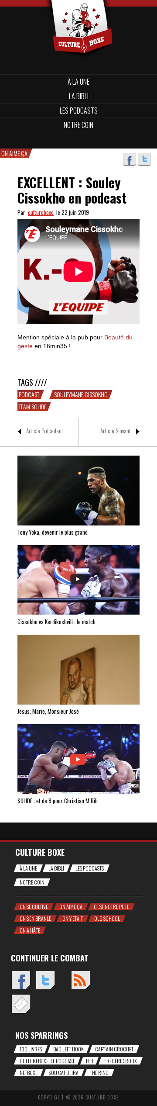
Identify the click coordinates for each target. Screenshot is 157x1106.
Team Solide (32, 406)
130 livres (31, 1049)
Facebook (129, 159)
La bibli (79, 96)
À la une (78, 81)
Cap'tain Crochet (114, 1049)
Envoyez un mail (21, 1004)
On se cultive (34, 906)
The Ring (99, 1072)
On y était (72, 918)
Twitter (144, 159)
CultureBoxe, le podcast (47, 1061)
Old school (107, 918)
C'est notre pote (111, 906)
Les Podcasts (79, 110)
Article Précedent (44, 430)
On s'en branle (35, 918)
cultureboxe (41, 212)
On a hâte (30, 930)
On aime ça (70, 906)
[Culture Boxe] (78, 14)
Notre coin (78, 125)
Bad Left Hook (68, 1049)
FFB (89, 1061)
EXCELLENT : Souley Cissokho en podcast (71, 190)
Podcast (29, 394)
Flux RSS (80, 981)
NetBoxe (29, 1072)
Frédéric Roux (120, 1061)
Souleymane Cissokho (81, 394)
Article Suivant (115, 430)
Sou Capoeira (63, 1072)
